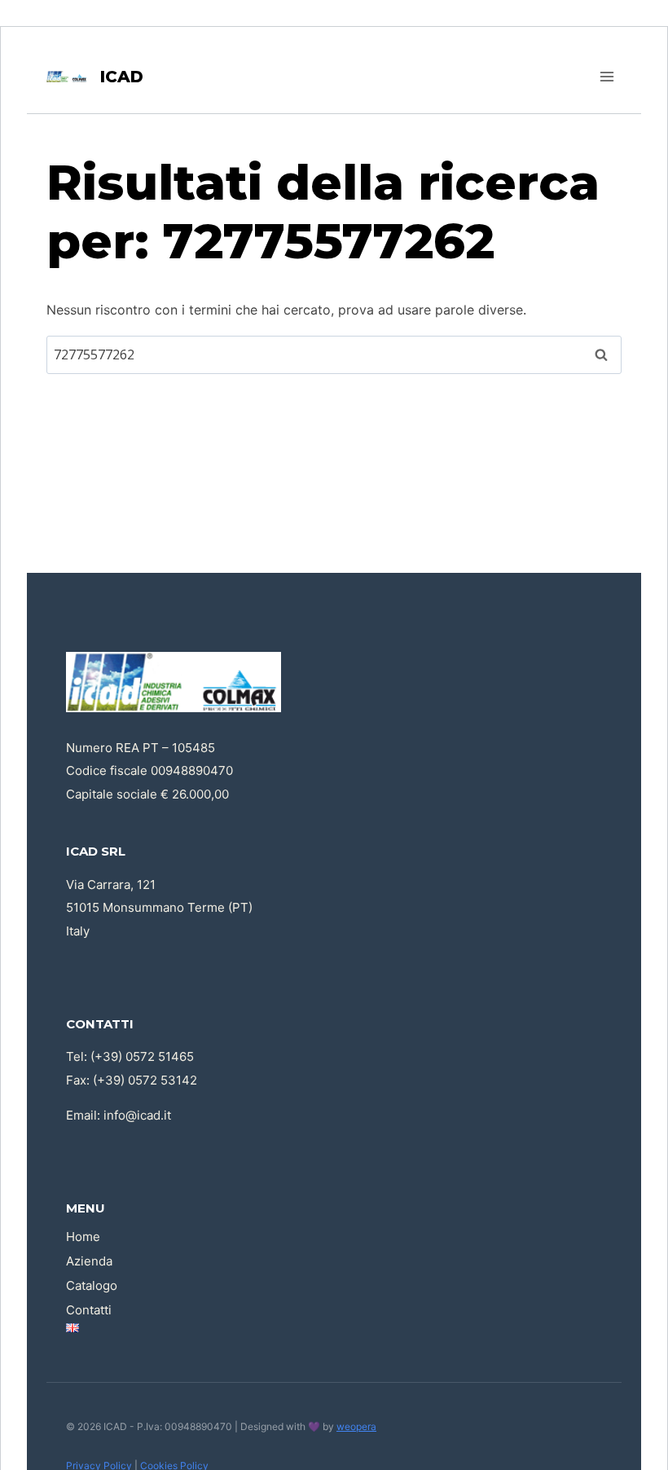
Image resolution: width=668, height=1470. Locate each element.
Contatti (89, 1310)
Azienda (89, 1261)
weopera (356, 1426)
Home (83, 1236)
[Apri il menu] (606, 76)
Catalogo (91, 1285)
